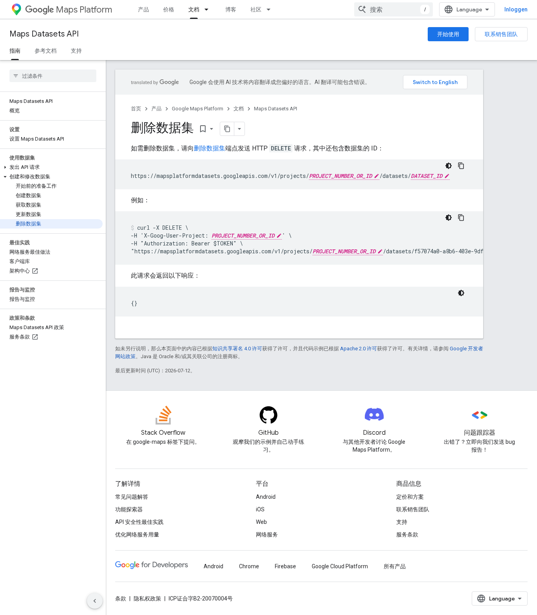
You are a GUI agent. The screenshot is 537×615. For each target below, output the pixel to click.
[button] (51, 167)
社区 (255, 9)
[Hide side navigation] (95, 601)
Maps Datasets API (44, 34)
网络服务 (267, 534)
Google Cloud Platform (340, 566)
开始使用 (448, 34)
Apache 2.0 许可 (358, 348)
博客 (230, 9)
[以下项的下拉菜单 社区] (270, 9)
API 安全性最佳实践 (139, 522)
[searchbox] (52, 76)
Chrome (249, 566)
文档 (193, 9)
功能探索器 (129, 509)
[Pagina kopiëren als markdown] (227, 128)
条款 (120, 598)
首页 (136, 109)
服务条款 (407, 534)
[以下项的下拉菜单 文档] (208, 9)
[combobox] (393, 9)
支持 (76, 50)
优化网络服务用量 (137, 534)
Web (261, 522)
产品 (143, 9)
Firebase (285, 566)
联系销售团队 (501, 34)
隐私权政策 (147, 598)
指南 (14, 50)
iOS (260, 509)
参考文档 (46, 50)
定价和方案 (410, 497)
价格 (168, 9)
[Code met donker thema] (448, 165)
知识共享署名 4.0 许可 (237, 348)
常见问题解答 (131, 497)
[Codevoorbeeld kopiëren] (461, 165)
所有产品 (395, 566)
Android (266, 497)
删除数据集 (209, 148)
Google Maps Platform (197, 109)
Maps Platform (84, 9)
